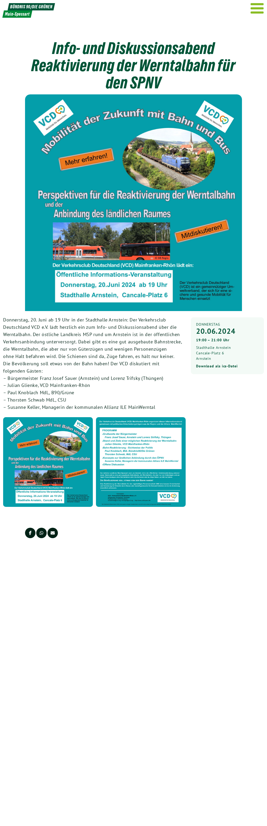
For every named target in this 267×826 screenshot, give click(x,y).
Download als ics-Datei (217, 366)
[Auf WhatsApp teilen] (41, 533)
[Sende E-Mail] (52, 533)
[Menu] (257, 8)
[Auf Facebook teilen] (30, 533)
